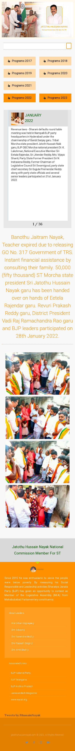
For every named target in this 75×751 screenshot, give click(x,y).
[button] (69, 46)
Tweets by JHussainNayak (22, 715)
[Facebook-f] (34, 742)
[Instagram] (41, 742)
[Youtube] (48, 742)
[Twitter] (26, 742)
